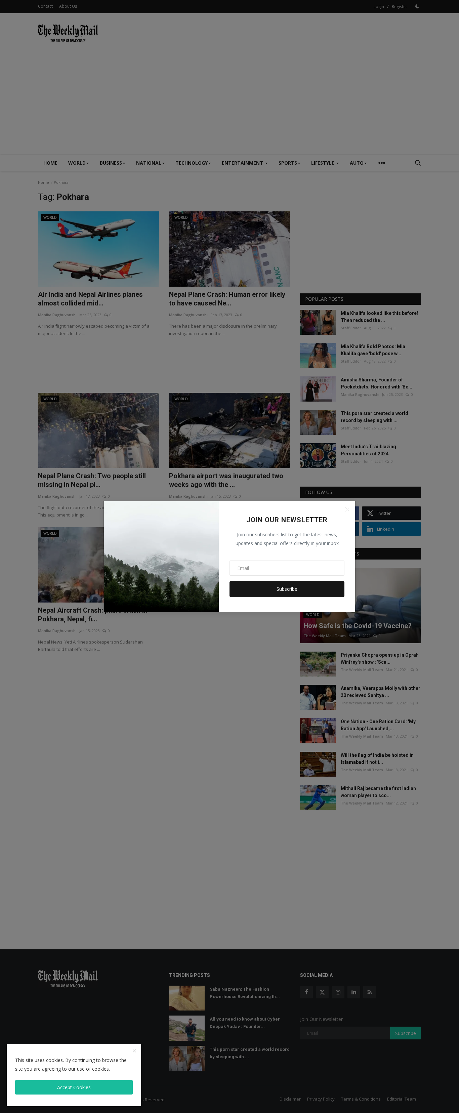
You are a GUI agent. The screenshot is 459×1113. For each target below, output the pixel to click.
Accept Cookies (74, 1087)
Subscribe (287, 589)
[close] (134, 1051)
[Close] (347, 509)
